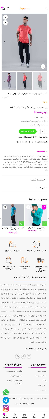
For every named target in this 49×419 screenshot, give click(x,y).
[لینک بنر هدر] (28, 2)
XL (44, 102)
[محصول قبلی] (8, 97)
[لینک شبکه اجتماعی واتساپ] (20, 142)
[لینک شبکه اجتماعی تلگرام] (17, 142)
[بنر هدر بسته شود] (3, 2)
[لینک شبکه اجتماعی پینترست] (26, 142)
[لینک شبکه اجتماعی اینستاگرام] (29, 356)
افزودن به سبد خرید (27, 131)
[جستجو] (8, 8)
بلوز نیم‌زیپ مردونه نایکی (36, 228)
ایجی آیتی (18, 403)
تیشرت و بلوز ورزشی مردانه (17, 94)
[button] (44, 223)
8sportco (15, 399)
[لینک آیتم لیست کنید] (37, 371)
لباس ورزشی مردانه (35, 94)
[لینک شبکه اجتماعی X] (32, 142)
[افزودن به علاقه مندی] (28, 207)
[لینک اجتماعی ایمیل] (29, 142)
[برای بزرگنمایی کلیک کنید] (43, 66)
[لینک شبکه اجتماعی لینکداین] (23, 142)
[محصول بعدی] (3, 97)
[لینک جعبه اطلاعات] (36, 246)
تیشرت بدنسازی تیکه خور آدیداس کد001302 (13, 229)
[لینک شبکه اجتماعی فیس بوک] (35, 142)
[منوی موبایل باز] (46, 8)
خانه (45, 94)
